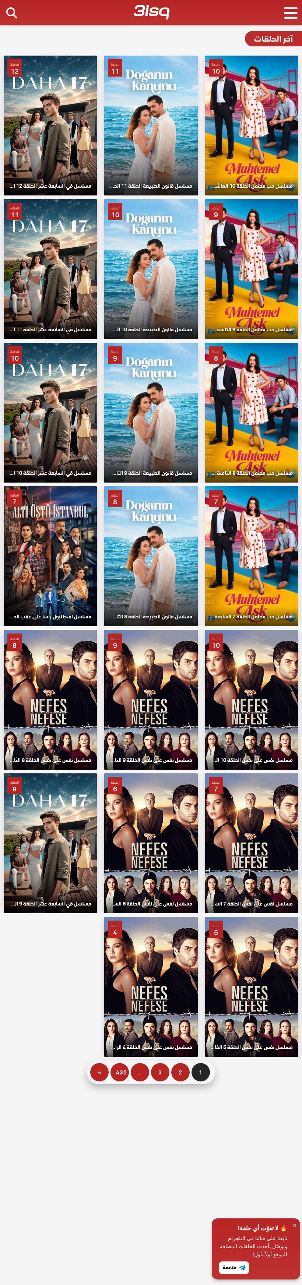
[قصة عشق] (151, 13)
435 (121, 1072)
